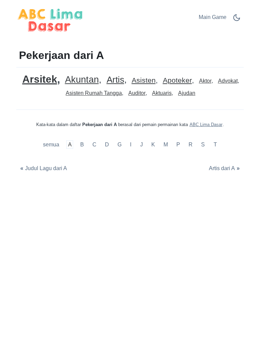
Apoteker (177, 80)
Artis (115, 79)
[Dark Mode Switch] (236, 20)
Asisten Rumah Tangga (94, 93)
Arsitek (39, 79)
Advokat (228, 81)
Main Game (212, 17)
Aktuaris (162, 93)
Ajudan (186, 93)
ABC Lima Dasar (206, 124)
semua (52, 144)
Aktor (205, 81)
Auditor (137, 93)
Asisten (144, 80)
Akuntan (82, 79)
